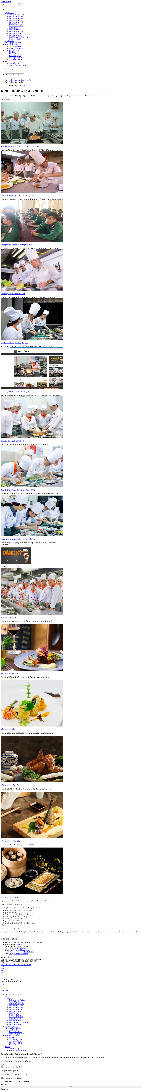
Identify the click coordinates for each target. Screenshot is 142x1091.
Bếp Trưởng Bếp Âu (16, 59)
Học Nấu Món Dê (15, 82)
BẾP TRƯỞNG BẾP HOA (10, 940)
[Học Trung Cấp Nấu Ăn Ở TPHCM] (71, 313)
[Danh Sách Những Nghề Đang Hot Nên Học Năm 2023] (71, 215)
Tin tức (7, 104)
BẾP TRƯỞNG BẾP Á (9, 772)
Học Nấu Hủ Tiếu (15, 72)
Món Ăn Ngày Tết (15, 98)
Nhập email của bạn (9, 963)
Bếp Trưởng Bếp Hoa (16, 63)
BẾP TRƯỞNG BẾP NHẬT (10, 884)
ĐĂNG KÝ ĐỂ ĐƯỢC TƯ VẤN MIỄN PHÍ (16, 1007)
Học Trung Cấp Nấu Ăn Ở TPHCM (13, 336)
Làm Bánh (15, 24)
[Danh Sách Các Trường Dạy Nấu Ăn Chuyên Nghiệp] (71, 509)
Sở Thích (25, 31)
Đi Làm (17, 31)
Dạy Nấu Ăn (9, 55)
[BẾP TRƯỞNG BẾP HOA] (71, 913)
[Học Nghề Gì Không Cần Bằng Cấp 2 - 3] (71, 362)
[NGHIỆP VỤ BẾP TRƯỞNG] (71, 634)
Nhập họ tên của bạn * (9, 953)
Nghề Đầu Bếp (14, 106)
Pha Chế (24, 24)
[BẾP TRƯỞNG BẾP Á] (71, 746)
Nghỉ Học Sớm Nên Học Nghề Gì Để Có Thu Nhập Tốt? (20, 189)
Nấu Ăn (6, 24)
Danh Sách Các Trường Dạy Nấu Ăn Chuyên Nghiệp (18, 533)
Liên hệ (16, 978)
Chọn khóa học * (8, 959)
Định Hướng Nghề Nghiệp (18, 108)
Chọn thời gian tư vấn (9, 961)
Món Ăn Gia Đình (11, 87)
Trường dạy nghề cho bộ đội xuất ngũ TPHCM (16, 287)
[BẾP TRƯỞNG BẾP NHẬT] (71, 858)
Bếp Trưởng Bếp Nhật (16, 61)
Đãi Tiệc (12, 95)
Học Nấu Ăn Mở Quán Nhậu (18, 80)
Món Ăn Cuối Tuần (15, 97)
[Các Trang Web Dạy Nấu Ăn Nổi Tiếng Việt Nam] (71, 411)
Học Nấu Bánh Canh (16, 74)
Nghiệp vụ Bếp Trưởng (17, 57)
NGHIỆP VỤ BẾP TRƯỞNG (11, 660)
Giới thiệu (11, 978)
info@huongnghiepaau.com (19, 996)
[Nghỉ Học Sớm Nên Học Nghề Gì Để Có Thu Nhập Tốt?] (71, 166)
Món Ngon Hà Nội (15, 100)
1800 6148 (4, 1005)
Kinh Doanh (7, 31)
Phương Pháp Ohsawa (16, 91)
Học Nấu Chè (9, 83)
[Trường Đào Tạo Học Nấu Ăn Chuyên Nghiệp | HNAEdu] (17, 48)
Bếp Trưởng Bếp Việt (16, 65)
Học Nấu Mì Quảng (15, 76)
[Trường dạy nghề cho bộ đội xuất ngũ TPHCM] (71, 264)
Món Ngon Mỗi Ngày (12, 93)
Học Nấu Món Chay (16, 68)
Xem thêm (5, 587)
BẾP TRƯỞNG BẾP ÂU (9, 716)
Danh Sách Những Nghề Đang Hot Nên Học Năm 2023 (19, 238)
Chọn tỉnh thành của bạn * (11, 966)
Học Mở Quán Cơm (15, 78)
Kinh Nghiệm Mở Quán (13, 85)
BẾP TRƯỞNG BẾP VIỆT (10, 828)
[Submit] (6, 1039)
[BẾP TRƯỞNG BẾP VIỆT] (71, 802)
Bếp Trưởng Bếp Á (15, 67)
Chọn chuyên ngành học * (11, 957)
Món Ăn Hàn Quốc (15, 102)
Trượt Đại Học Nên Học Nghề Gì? (12, 484)
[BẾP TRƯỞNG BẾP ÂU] (71, 690)
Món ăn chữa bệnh (15, 89)
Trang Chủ (4, 978)
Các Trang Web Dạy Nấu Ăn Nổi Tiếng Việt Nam (17, 435)
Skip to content (6, 44)
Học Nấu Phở (13, 70)
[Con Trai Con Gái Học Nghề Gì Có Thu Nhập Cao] (71, 558)
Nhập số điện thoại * (9, 955)
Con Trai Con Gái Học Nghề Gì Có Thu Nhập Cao (18, 582)
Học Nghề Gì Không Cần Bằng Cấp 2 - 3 (14, 385)
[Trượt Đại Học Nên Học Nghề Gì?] (71, 460)
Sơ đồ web (23, 978)
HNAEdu (4, 128)
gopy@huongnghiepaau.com (19, 993)
